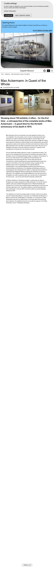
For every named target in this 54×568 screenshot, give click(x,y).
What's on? (27, 565)
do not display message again (42, 30)
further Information (10, 11)
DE (48, 71)
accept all (8, 15)
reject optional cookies (22, 15)
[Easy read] (44, 70)
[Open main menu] (52, 71)
